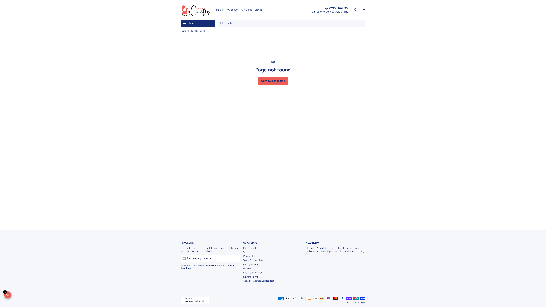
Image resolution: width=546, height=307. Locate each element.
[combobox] (291, 23)
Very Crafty (360, 302)
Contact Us (249, 256)
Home (183, 31)
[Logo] (195, 10)
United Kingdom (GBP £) (193, 301)
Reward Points (250, 276)
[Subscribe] (236, 258)
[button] (364, 9)
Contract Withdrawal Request (258, 280)
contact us (336, 248)
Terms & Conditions (253, 260)
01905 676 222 (338, 8)
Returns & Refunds (252, 272)
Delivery (247, 268)
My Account (249, 248)
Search (246, 252)
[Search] (220, 23)
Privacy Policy (250, 264)
